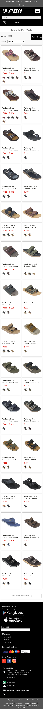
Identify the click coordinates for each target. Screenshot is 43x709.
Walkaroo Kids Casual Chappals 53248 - (9, 382)
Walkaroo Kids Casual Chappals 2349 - (9, 70)
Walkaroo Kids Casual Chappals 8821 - (30, 343)
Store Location (9, 703)
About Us (34, 703)
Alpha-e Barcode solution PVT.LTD (26, 700)
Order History (8, 642)
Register (21, 5)
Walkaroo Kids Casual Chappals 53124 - (9, 421)
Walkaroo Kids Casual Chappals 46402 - (9, 150)
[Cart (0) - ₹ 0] (4, 22)
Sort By (4, 41)
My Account (10, 2)
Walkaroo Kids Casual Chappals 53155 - (30, 537)
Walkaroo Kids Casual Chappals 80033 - (9, 266)
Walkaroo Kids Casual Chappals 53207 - (9, 460)
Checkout (27, 2)
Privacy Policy (21, 707)
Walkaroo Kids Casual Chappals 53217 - (30, 227)
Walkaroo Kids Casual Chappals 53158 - (30, 150)
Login (35, 2)
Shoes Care (6, 705)
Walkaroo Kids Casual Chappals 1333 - (9, 576)
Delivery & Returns (21, 705)
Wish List (19, 2)
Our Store (10, 694)
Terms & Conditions (34, 705)
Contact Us (19, 703)
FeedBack (26, 703)
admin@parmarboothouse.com (18, 690)
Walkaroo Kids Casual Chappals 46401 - (30, 110)
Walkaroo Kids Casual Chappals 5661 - (30, 70)
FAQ (13, 705)
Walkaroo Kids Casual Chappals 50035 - (9, 537)
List (11, 36)
